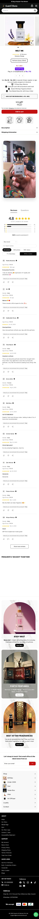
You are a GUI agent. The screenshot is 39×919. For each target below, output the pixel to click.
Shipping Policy (6, 850)
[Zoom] (31, 43)
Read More (19, 645)
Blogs (3, 873)
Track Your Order (7, 855)
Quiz (3, 827)
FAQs (3, 819)
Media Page (5, 824)
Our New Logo (6, 830)
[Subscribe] (32, 763)
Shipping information (9, 132)
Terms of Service (7, 852)
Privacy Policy (6, 847)
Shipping (11, 108)
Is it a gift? (19, 102)
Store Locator (6, 870)
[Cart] (32, 5)
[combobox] (19, 10)
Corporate (5, 868)
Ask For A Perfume (7, 862)
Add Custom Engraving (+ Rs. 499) (18, 96)
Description (6, 128)
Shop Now (19, 695)
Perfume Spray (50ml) (19, 60)
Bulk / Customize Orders (9, 865)
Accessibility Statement (8, 835)
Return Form (5, 845)
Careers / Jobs (6, 832)
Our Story (4, 822)
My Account (5, 842)
